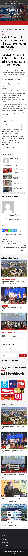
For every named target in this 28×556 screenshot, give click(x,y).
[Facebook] (3, 229)
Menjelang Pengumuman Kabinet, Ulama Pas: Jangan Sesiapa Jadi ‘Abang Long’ (18, 183)
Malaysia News (13, 12)
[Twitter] (12, 229)
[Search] (25, 23)
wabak (3, 236)
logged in (11, 348)
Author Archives (21, 165)
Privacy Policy (13, 3)
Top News (11, 279)
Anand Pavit (14, 50)
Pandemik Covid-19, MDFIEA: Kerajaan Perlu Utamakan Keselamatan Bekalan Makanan (14, 248)
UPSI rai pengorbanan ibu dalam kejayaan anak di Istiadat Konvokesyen (13, 499)
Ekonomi (4, 519)
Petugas (11, 234)
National (3, 34)
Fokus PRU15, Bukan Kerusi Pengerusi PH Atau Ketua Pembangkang (18, 171)
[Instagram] (6, 229)
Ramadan (16, 234)
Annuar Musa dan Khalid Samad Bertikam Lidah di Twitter (11, 241)
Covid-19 (7, 234)
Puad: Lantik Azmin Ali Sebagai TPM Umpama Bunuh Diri (19, 190)
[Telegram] (15, 229)
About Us (7, 3)
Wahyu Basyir (13, 283)
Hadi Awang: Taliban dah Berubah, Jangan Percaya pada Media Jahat (18, 177)
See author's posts (14, 219)
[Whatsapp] (9, 229)
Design (22, 551)
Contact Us (20, 3)
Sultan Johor (21, 234)
